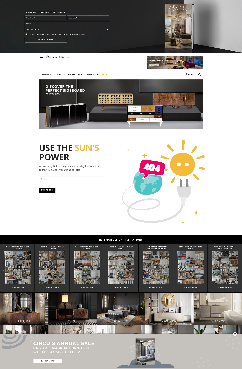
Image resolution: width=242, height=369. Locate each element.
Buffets (60, 74)
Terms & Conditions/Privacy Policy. (74, 34)
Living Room (92, 74)
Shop (105, 74)
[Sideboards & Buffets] (57, 57)
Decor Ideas (75, 74)
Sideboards (47, 74)
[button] (239, 270)
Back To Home (47, 190)
